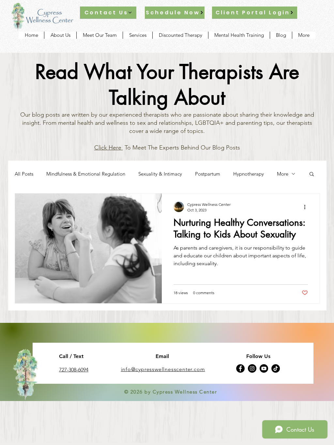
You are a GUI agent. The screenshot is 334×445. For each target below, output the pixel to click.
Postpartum (207, 174)
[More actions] (307, 207)
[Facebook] (240, 368)
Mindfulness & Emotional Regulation (85, 174)
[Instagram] (252, 368)
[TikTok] (275, 368)
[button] (312, 174)
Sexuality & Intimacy (160, 174)
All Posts (24, 174)
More (282, 174)
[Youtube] (264, 368)
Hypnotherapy (248, 174)
